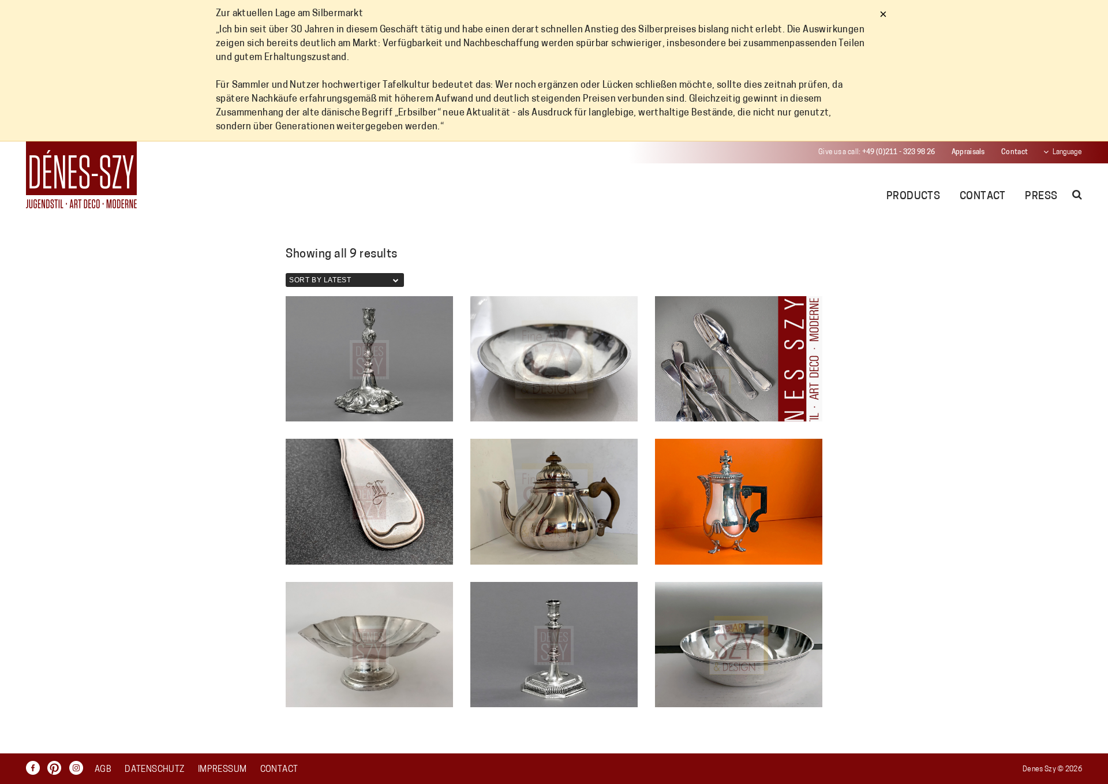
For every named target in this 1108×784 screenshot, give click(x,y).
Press (1041, 197)
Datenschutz (154, 770)
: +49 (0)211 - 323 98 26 (876, 152)
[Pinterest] (57, 767)
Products (913, 197)
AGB (103, 770)
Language (1067, 152)
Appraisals (968, 152)
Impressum (222, 770)
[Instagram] (79, 767)
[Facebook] (36, 767)
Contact (1014, 152)
